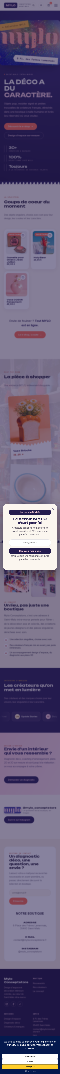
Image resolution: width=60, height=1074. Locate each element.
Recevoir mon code (30, 551)
